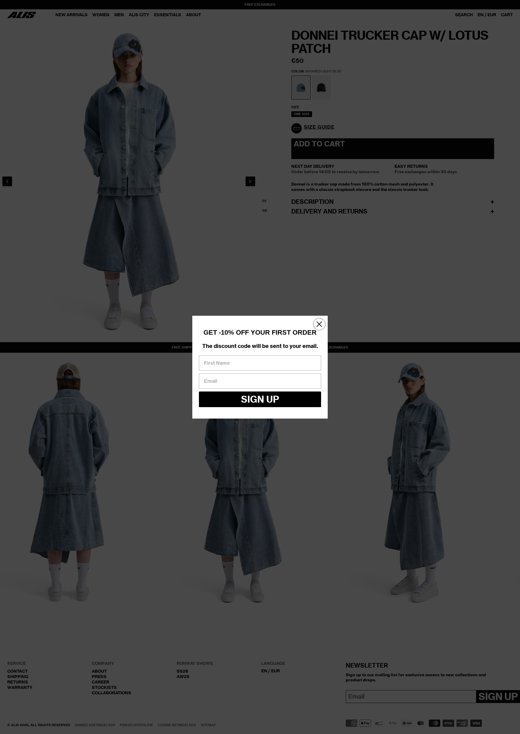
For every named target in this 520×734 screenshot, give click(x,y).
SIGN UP (260, 399)
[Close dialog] (319, 324)
